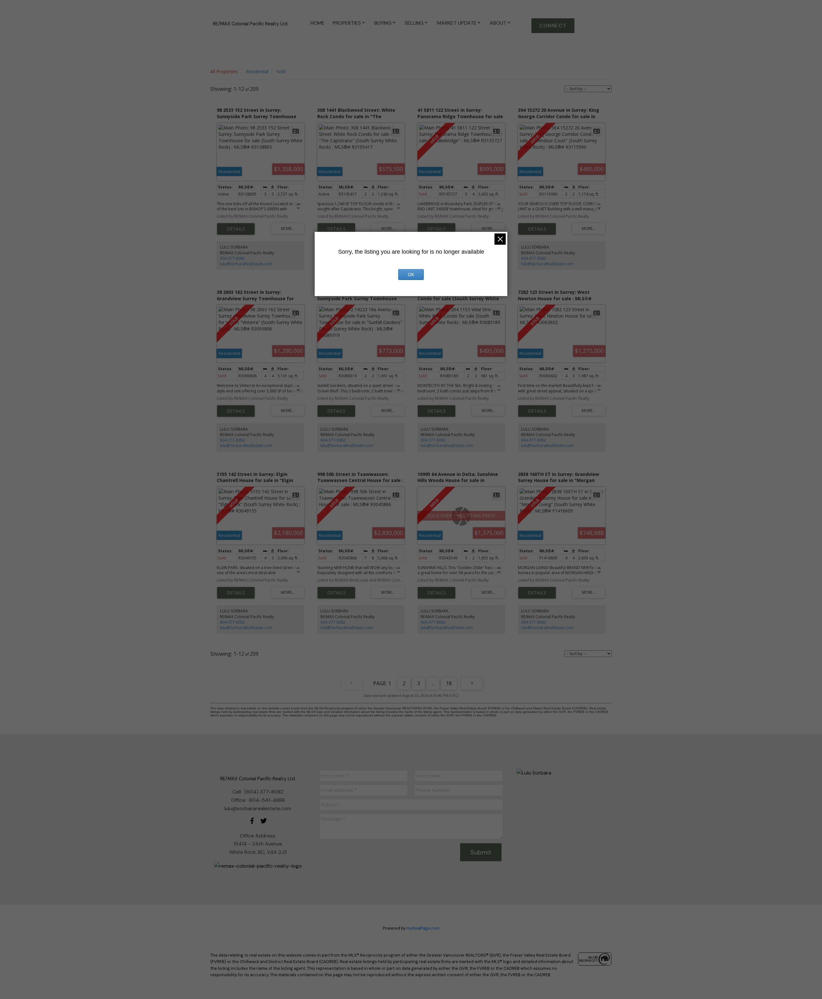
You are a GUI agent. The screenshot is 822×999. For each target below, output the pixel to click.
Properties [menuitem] (347, 23)
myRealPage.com (423, 928)
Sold (280, 71)
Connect (552, 25)
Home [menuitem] (317, 23)
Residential (257, 71)
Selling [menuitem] (414, 23)
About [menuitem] (498, 23)
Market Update (457, 23)
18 (449, 683)
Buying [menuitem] (382, 23)
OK (411, 274)
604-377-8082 (232, 258)
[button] (552, 25)
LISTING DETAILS (236, 229)
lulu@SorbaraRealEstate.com (246, 264)
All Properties (224, 71)
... (433, 683)
